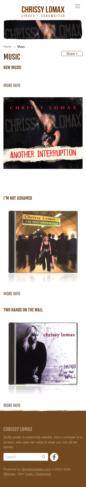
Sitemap (9, 473)
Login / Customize (38, 473)
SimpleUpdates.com (36, 469)
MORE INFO (11, 85)
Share (71, 53)
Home (7, 46)
